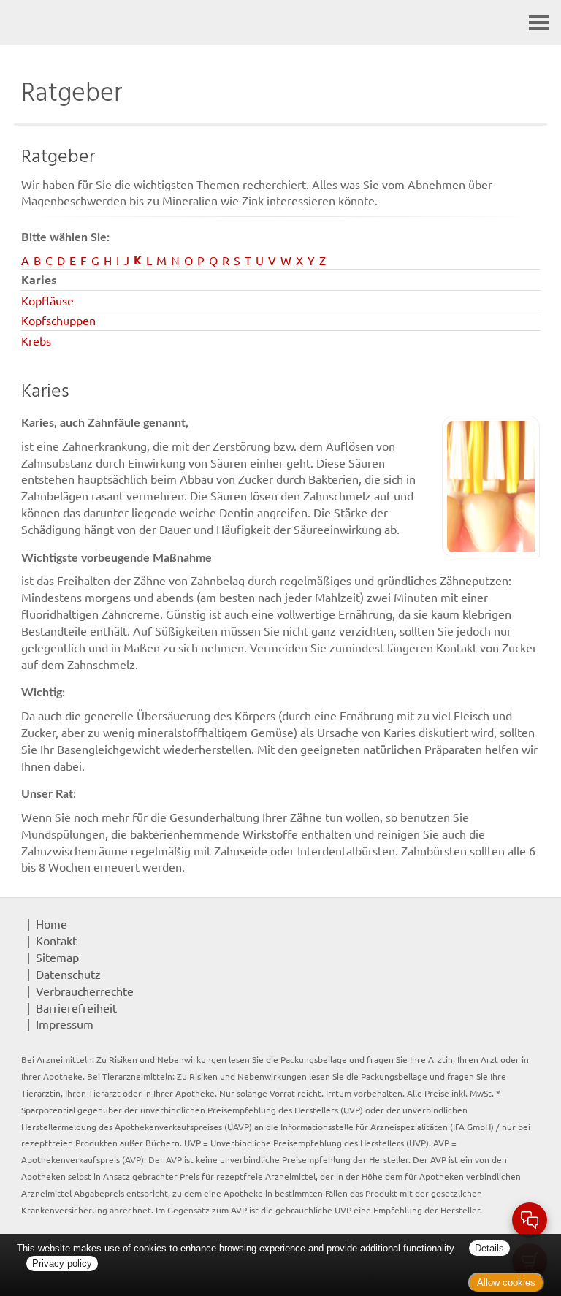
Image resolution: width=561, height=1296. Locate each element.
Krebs (36, 340)
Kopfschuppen (58, 320)
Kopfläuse (47, 300)
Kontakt (56, 940)
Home (51, 923)
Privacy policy (62, 1263)
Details (489, 1248)
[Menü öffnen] (539, 22)
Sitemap (57, 957)
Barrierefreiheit (76, 1007)
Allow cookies (506, 1282)
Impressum (65, 1023)
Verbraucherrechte (85, 990)
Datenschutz (68, 974)
